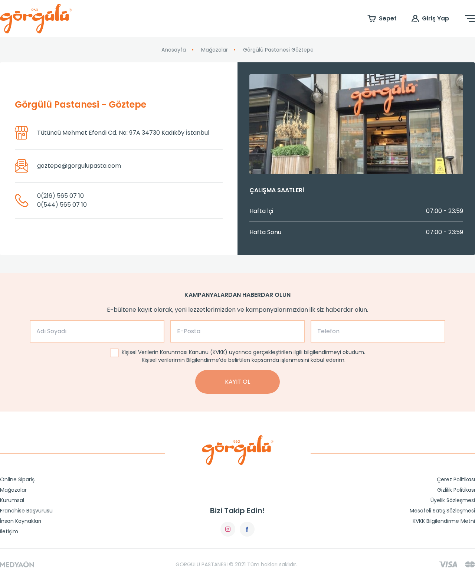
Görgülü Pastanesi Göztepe (278, 49)
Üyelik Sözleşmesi (452, 500)
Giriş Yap (435, 18)
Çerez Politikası (456, 479)
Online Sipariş (17, 479)
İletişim (9, 531)
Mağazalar (214, 49)
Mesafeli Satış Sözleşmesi (442, 510)
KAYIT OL (237, 381)
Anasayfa (173, 49)
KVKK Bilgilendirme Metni (444, 521)
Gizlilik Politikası (456, 490)
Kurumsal (12, 500)
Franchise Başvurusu (26, 510)
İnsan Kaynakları (20, 521)
